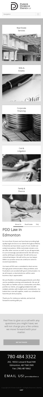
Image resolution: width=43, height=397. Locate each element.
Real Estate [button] (29, 224)
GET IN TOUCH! (21, 342)
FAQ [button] (37, 224)
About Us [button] (18, 224)
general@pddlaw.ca (32, 377)
